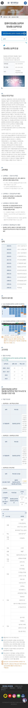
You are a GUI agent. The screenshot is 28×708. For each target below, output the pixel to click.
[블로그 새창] (18, 695)
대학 (9, 17)
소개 (4, 39)
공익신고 (3, 690)
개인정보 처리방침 (7, 686)
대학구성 (5, 17)
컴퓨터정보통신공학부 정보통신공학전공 (14, 33)
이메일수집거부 (18, 686)
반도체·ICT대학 (15, 17)
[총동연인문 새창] (23, 695)
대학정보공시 (4, 688)
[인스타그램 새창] (14, 695)
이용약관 (19, 688)
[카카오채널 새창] (5, 695)
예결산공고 (12, 688)
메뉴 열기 (25, 2)
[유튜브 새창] (10, 695)
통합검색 (2, 2)
